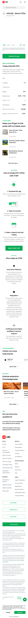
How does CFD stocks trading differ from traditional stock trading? (12, 422)
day (4, 45)
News (16, 463)
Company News (19, 495)
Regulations (18, 486)
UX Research (18, 456)
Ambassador (18, 447)
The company (19, 444)
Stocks (4, 444)
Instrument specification (6, 471)
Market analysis (6, 485)
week (8, 45)
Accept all (19, 612)
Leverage (4, 82)
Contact (17, 453)
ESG (16, 473)
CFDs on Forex (6, 455)
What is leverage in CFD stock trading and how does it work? (11, 428)
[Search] (20, 2)
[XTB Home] (4, 2)
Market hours (6, 96)
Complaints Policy (20, 492)
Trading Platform (19, 450)
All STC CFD (12, 366)
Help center (5, 491)
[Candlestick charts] (24, 45)
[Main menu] (25, 2)
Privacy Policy (19, 483)
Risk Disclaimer (19, 489)
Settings (8, 612)
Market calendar (7, 488)
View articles (13, 404)
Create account (14, 524)
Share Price (18, 470)
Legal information (20, 480)
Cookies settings (19, 597)
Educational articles (5, 480)
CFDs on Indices (7, 458)
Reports (17, 467)
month (13, 45)
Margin (4, 91)
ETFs (3, 447)
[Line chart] (20, 45)
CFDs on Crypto (6, 461)
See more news (13, 163)
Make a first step (14, 248)
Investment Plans (7, 464)
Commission (5, 105)
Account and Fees (7, 468)
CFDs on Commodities (6, 451)
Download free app (14, 56)
